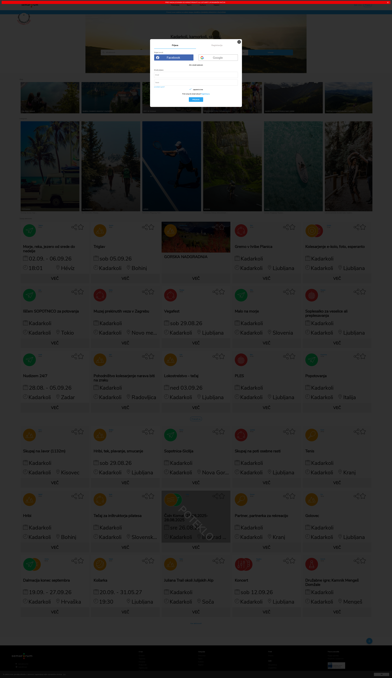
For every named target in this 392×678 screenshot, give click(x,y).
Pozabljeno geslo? (159, 87)
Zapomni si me (198, 90)
